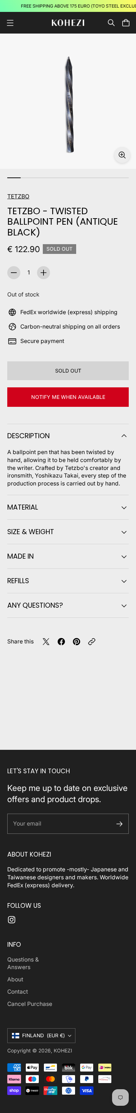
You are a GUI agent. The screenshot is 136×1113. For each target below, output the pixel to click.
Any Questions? (35, 605)
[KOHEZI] (68, 22)
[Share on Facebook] (61, 641)
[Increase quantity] (43, 272)
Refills (18, 581)
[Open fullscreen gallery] (122, 155)
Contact (17, 991)
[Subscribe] (119, 824)
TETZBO (18, 196)
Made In (20, 556)
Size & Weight (30, 532)
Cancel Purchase (29, 1003)
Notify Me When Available (68, 397)
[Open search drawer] (111, 23)
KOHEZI (63, 1050)
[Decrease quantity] (13, 272)
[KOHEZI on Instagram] (11, 919)
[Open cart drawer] (126, 23)
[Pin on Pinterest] (76, 641)
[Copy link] (91, 641)
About (15, 979)
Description (28, 436)
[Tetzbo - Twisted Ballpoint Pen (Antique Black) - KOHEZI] (68, 101)
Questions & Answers (23, 963)
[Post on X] (46, 641)
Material (22, 507)
